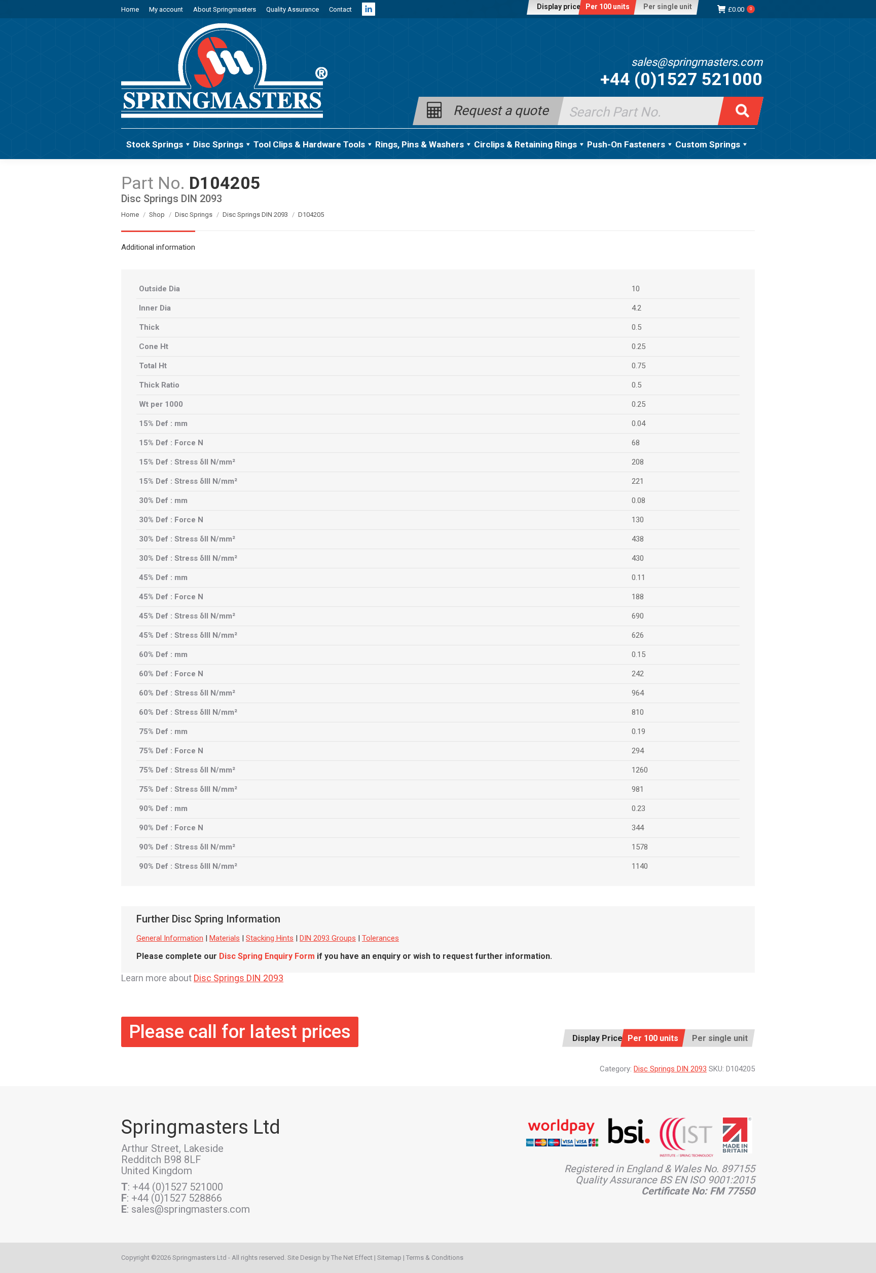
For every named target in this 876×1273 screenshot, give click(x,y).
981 (638, 789)
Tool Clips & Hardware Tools (309, 144)
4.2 (636, 308)
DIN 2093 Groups (328, 938)
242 (638, 673)
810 (638, 712)
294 (638, 750)
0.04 (638, 423)
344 (638, 827)
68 (636, 442)
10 (636, 288)
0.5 (636, 327)
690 (638, 616)
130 (638, 519)
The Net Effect (352, 1257)
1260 (640, 770)
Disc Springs (218, 144)
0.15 (638, 654)
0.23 (638, 808)
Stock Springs (154, 144)
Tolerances (380, 938)
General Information (169, 938)
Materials (224, 938)
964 (638, 693)
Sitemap (389, 1257)
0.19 (638, 731)
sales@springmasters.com (696, 62)
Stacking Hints (270, 938)
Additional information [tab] (158, 247)
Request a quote (501, 110)
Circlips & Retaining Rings (525, 144)
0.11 (638, 577)
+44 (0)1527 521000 (681, 79)
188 (638, 596)
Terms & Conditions (434, 1257)
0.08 (638, 500)
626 (638, 635)
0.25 (638, 346)
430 (638, 558)
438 (638, 539)
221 (638, 481)
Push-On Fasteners (626, 144)
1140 (640, 866)
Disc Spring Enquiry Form (267, 956)
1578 (640, 847)
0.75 (638, 365)
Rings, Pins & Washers (419, 144)
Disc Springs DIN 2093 (238, 978)
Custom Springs (707, 144)
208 (638, 462)
